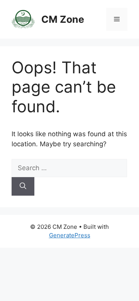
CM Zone (62, 19)
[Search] (23, 186)
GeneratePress (69, 235)
